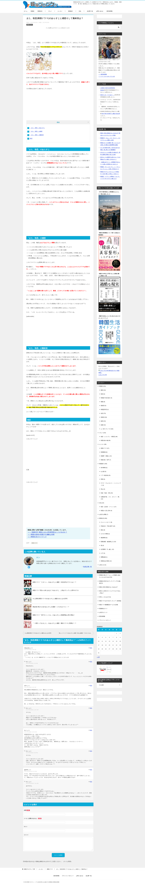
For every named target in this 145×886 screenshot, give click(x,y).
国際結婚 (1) (104, 557)
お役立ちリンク (103, 612)
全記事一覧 (90, 11)
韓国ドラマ (29, 24)
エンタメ (60, 11)
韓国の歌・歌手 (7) (106, 459)
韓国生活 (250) (103, 518)
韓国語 (32, 11)
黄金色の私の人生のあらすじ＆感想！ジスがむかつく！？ (51, 607)
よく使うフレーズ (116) (107, 429)
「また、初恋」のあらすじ (37, 128)
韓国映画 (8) (104, 452)
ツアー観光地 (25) (105, 475)
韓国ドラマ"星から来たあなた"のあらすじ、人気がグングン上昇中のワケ (56, 590)
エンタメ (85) (102, 444)
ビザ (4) (103, 553)
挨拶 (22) (103, 425)
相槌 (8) (103, 401)
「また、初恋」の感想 (36, 131)
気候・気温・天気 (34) (107, 493)
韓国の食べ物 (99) (105, 440)
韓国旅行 (70, 11)
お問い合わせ (99, 11)
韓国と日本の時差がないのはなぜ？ (108, 587)
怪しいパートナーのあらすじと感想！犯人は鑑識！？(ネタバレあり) (75, 633)
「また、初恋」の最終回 (37, 135)
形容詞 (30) (104, 417)
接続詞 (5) (103, 405)
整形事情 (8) (104, 537)
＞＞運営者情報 (103, 74)
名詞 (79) (103, 413)
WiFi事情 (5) (104, 467)
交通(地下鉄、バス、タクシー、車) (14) (110, 498)
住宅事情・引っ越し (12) (107, 549)
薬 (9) (102, 545)
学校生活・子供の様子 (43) (108, 526)
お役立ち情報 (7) (103, 514)
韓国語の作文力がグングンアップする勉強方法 (109, 582)
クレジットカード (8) (106, 522)
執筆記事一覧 (87, 566)
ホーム (25, 11)
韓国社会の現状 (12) (106, 561)
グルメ (50, 11)
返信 (91, 647)
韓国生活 (40, 11)
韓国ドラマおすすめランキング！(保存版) (110, 600)
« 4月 (98, 657)
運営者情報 (109, 11)
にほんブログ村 (103, 374)
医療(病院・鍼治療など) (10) (108, 541)
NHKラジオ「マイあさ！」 (107, 95)
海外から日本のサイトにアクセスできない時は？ (109, 592)
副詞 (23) (103, 421)
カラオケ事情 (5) (105, 533)
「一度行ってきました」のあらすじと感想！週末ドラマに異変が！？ (54, 623)
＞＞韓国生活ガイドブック (37, 537)
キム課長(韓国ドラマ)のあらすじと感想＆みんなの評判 (50, 598)
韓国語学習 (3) (105, 409)
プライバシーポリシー (105, 620)
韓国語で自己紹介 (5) (106, 398)
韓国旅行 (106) (103, 463)
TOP (29, 869)
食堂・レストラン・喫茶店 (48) (109, 436)
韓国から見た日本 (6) (106, 510)
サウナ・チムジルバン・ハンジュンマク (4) (111, 484)
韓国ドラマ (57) (105, 448)
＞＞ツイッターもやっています (107, 76)
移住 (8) (103, 530)
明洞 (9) (103, 479)
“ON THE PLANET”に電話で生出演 (110, 113)
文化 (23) (101, 503)
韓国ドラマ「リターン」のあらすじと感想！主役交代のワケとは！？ (54, 582)
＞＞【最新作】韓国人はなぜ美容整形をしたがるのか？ (47, 532)
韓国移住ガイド (103, 608)
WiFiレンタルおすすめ (105, 597)
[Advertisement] (58, 35)
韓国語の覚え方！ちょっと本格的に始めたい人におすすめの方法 (109, 576)
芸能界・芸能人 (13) (106, 456)
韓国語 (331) (102, 386)
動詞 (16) (103, 390)
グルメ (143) (102, 432)
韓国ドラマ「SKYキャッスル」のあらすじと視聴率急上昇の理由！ (54, 615)
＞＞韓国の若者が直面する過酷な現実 (41, 534)
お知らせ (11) (102, 565)
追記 (31, 138)
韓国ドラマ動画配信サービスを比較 (108, 604)
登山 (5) (103, 489)
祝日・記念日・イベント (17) (108, 506)
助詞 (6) (103, 394)
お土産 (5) (103, 471)
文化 (80, 11)
